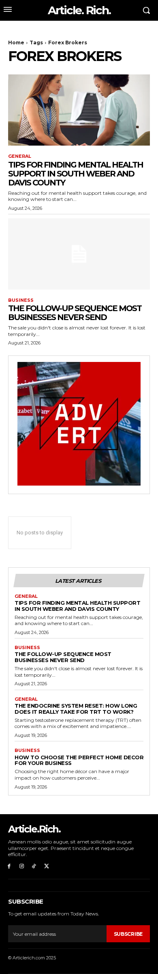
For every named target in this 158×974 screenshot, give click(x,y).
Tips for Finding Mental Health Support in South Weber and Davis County (75, 173)
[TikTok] (34, 866)
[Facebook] (9, 866)
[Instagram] (21, 866)
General (19, 156)
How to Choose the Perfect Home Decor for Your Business (79, 760)
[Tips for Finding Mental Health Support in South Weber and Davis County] (79, 110)
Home (16, 42)
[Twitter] (46, 866)
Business (21, 300)
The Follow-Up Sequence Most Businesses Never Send (74, 312)
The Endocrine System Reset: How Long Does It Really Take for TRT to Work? (76, 708)
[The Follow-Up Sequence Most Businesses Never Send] (79, 254)
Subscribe (128, 934)
